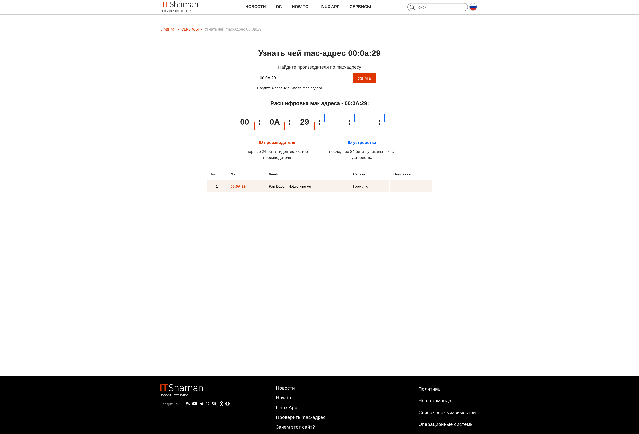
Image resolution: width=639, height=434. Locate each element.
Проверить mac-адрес (301, 417)
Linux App (329, 7)
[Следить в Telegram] (201, 404)
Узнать (364, 78)
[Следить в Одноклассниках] (221, 403)
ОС (279, 7)
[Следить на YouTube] (194, 404)
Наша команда (434, 400)
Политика (429, 389)
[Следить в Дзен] (227, 404)
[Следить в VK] (214, 403)
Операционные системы (446, 424)
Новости (255, 7)
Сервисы (360, 7)
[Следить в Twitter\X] (207, 404)
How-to (300, 7)
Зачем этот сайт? (295, 427)
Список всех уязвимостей (447, 412)
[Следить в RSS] (188, 404)
